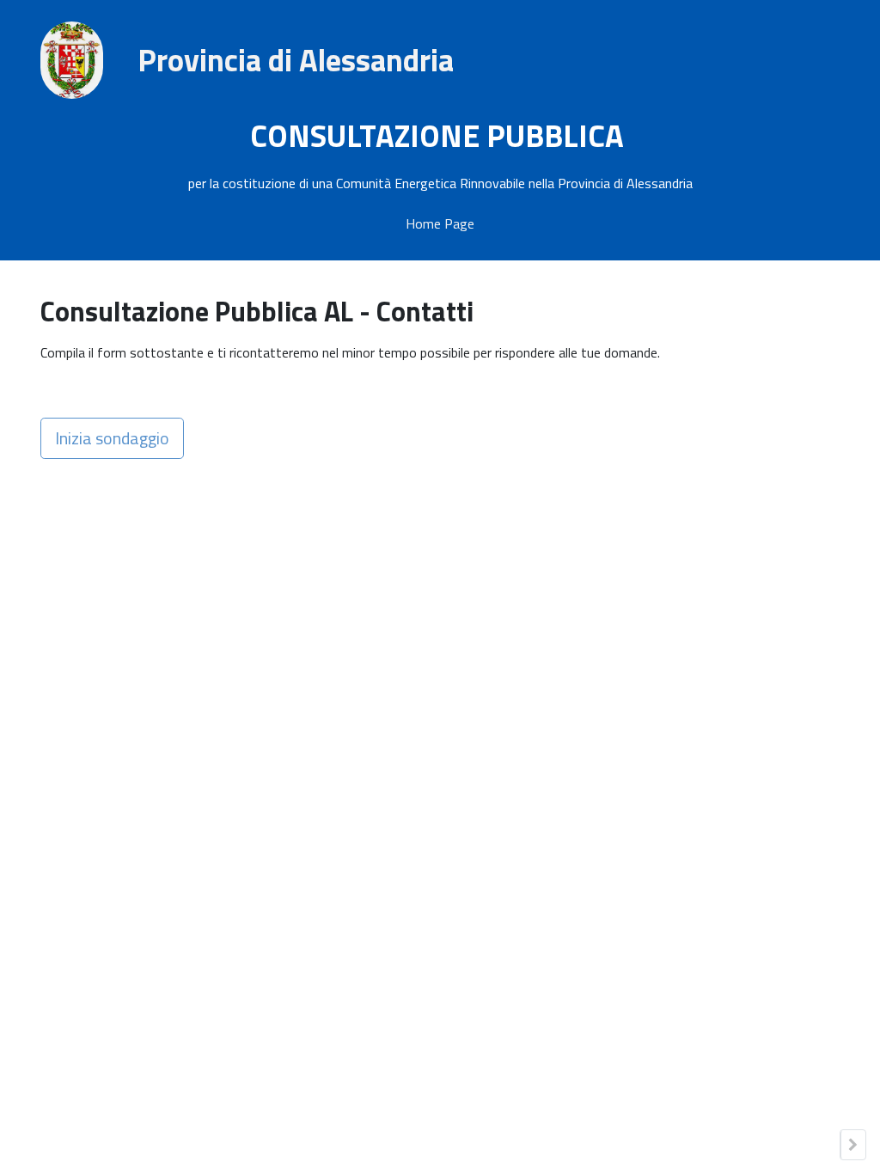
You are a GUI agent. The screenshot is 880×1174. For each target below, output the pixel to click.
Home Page (440, 223)
